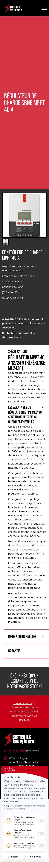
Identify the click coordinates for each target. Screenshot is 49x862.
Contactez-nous (12, 333)
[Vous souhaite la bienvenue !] (18, 8)
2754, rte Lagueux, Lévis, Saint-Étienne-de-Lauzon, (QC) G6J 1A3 (23, 762)
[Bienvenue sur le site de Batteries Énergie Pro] (19, 739)
